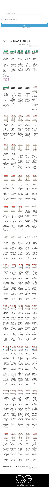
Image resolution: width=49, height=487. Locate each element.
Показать (24, 25)
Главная (4, 8)
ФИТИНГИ (9, 8)
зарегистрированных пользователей (6, 80)
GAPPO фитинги (17, 8)
